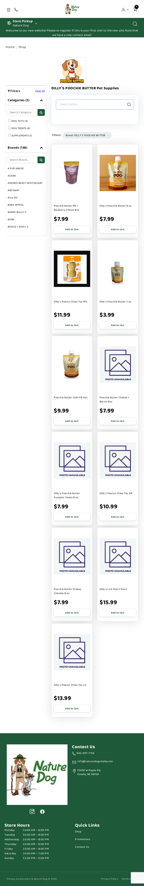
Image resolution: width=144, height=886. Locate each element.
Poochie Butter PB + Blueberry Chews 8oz (66, 208)
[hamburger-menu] (8, 9)
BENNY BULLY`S (17, 212)
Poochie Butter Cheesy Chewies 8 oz (67, 591)
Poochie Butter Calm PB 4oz (71, 397)
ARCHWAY (14, 190)
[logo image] (72, 9)
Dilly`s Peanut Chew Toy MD (70, 302)
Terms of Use (129, 879)
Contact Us (82, 847)
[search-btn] (41, 112)
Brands (17, 148)
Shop (22, 47)
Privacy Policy (109, 879)
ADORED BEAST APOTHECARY (25, 183)
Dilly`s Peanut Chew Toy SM (116, 493)
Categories (18, 100)
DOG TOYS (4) (19, 121)
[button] (125, 9)
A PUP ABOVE (16, 168)
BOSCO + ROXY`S (18, 227)
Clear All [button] (40, 90)
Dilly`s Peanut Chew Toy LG (70, 685)
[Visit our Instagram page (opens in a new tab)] (32, 811)
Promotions (82, 839)
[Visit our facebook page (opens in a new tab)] (42, 811)
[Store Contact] (16, 9)
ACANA (12, 176)
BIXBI (11, 219)
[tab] (26, 119)
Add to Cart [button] (72, 229)
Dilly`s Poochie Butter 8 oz (116, 206)
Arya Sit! (13, 198)
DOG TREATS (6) (20, 128)
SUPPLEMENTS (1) (21, 136)
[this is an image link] (37, 774)
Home (10, 47)
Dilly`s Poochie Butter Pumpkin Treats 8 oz (67, 495)
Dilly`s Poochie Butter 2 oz (115, 302)
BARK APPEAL (16, 205)
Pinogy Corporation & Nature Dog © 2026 (32, 879)
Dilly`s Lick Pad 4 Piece (113, 589)
